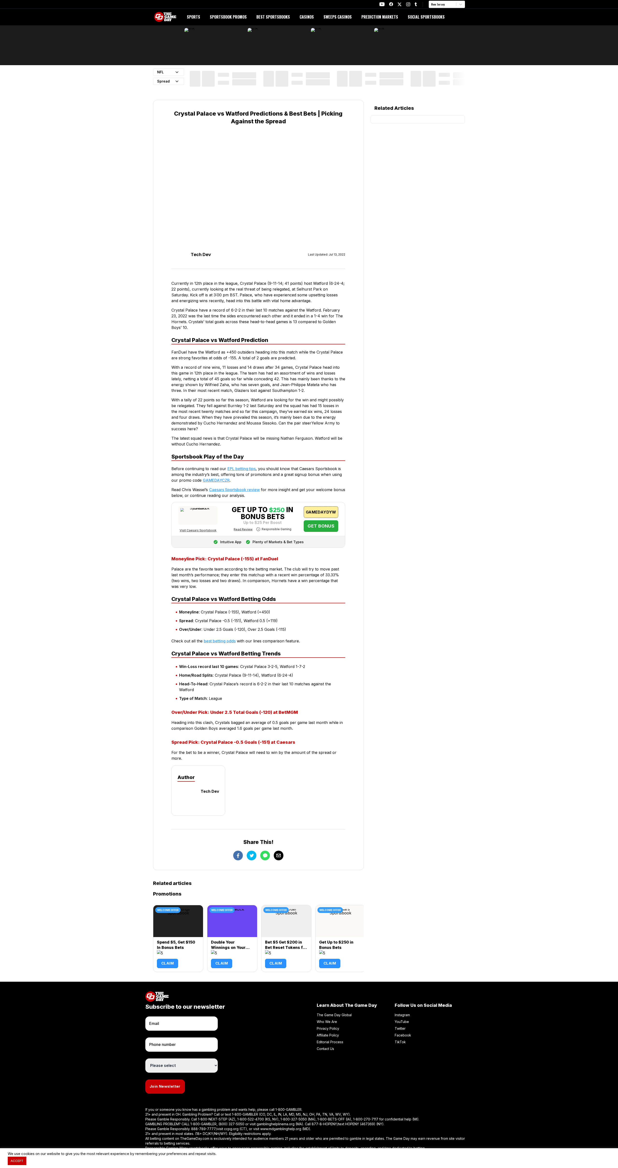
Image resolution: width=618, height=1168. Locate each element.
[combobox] (431, 4)
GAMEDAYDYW (321, 512)
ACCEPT (17, 1161)
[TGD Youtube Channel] (382, 4)
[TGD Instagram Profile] (408, 4)
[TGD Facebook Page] (391, 4)
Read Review (243, 529)
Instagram (402, 1015)
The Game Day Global (334, 1015)
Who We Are (327, 1022)
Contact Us (325, 1049)
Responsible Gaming (276, 529)
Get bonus (321, 525)
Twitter (400, 1028)
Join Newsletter (165, 1086)
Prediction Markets (379, 17)
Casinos (307, 17)
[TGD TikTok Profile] (415, 4)
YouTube (402, 1022)
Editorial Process (330, 1042)
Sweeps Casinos (337, 17)
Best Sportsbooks (273, 17)
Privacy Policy (328, 1028)
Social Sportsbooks (426, 17)
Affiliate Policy (328, 1035)
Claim (167, 963)
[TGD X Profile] (399, 4)
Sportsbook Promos (228, 17)
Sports (193, 17)
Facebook (403, 1035)
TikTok (400, 1042)
